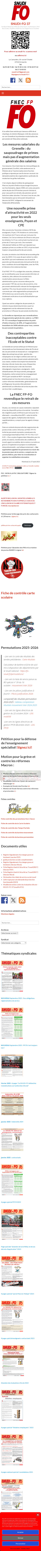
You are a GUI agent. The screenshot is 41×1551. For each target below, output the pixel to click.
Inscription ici (13, 506)
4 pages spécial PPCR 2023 (11, 1202)
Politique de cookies (15, 1548)
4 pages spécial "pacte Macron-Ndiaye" (15, 1294)
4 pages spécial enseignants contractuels (15, 1338)
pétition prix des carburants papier (11, 525)
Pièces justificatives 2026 (22, 693)
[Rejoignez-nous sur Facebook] (12, 80)
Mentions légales (25, 1548)
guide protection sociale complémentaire (18, 860)
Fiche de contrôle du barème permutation (17, 837)
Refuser (20, 1538)
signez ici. (14, 516)
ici (23, 550)
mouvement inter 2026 (22, 685)
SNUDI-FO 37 (20, 24)
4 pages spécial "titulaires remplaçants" (15, 1427)
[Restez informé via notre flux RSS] (28, 80)
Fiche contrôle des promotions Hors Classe (18, 819)
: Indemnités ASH (12, 1122)
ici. (8, 476)
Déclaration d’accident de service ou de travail (19, 877)
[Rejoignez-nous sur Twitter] (20, 80)
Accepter (20, 1532)
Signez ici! (24, 747)
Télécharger (18, 468)
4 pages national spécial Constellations (15, 1472)
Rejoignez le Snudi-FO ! (20, 74)
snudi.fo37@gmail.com (20, 72)
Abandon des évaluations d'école (12, 1383)
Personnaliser (20, 1544)
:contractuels (11, 1157)
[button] (38, 1515)
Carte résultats (28, 659)
